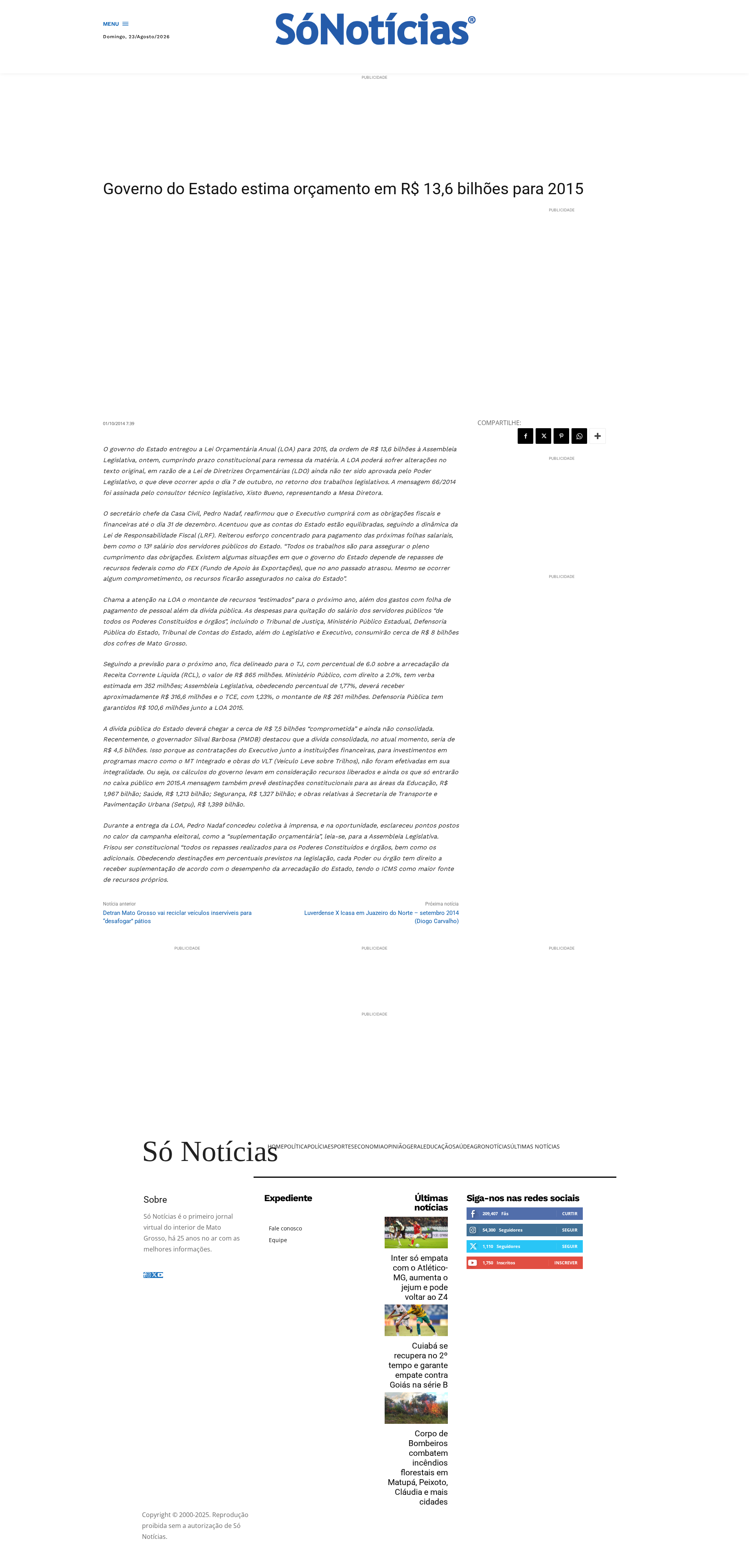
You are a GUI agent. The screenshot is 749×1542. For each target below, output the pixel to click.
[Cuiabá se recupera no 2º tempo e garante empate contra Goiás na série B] (416, 1320)
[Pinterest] (561, 436)
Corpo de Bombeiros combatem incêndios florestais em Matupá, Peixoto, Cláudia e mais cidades (418, 1468)
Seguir (569, 1230)
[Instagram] (148, 1275)
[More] (597, 436)
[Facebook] (525, 436)
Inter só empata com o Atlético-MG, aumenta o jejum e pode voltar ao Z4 (419, 1277)
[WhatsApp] (579, 436)
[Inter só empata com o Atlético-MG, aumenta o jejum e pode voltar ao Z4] (416, 1232)
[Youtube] (160, 1275)
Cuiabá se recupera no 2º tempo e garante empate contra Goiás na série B (418, 1365)
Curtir (569, 1213)
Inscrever (565, 1263)
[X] (543, 436)
